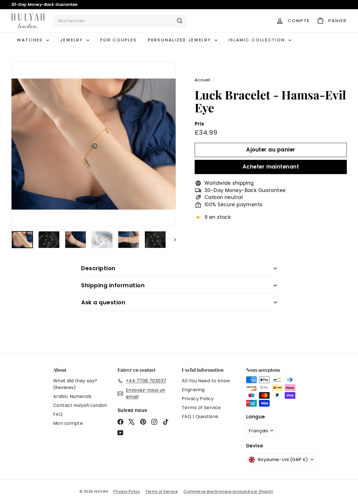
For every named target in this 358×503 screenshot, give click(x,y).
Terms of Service (201, 407)
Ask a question (103, 302)
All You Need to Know (206, 381)
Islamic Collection (258, 40)
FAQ (58, 414)
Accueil (203, 80)
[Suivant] (172, 240)
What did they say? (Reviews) (75, 384)
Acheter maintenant (270, 166)
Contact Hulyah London (80, 405)
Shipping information (113, 285)
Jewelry (72, 40)
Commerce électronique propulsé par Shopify (228, 491)
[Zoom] (93, 144)
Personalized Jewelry (180, 40)
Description (98, 268)
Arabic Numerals (72, 396)
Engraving (193, 389)
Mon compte (68, 423)
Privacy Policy (198, 398)
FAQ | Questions (200, 416)
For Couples (118, 40)
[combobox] (119, 21)
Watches (31, 40)
